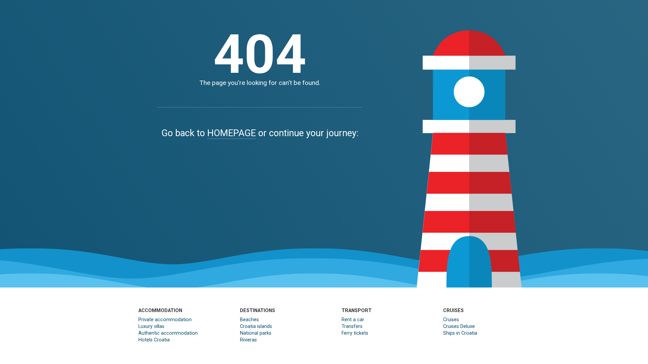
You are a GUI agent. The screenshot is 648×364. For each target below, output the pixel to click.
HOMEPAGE (231, 133)
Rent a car (353, 320)
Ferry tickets (355, 333)
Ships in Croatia (460, 333)
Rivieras (248, 340)
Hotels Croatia (154, 340)
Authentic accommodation (168, 333)
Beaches (249, 320)
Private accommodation (165, 320)
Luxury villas (151, 326)
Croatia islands (256, 326)
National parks (255, 333)
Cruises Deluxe (459, 326)
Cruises (451, 320)
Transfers (352, 326)
